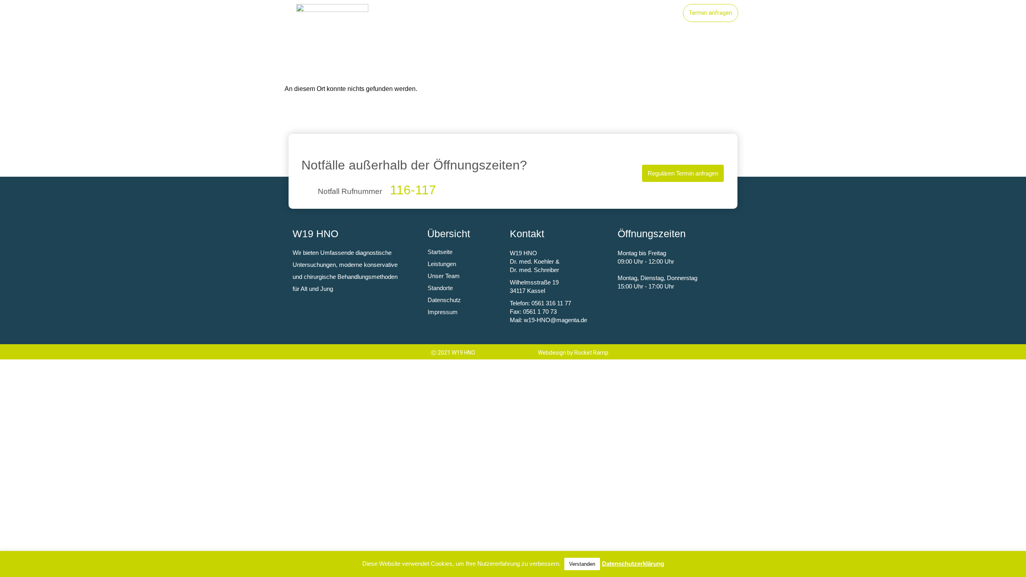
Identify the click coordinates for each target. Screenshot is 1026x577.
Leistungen (550, 13)
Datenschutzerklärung (633, 563)
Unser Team (650, 13)
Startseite (501, 13)
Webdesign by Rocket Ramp (573, 352)
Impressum (443, 312)
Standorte (599, 13)
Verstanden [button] (582, 564)
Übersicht (448, 233)
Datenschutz (444, 300)
